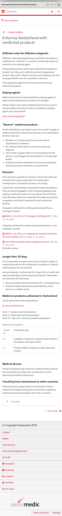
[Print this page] (60, 411)
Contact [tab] (15, 401)
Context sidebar (15, 32)
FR (52, 5)
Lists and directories (14, 305)
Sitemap (56, 512)
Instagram (10, 463)
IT (55, 5)
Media (5, 438)
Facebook (9, 470)
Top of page (52, 411)
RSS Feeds (9, 489)
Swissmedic (11, 11)
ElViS (4, 457)
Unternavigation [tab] (10, 20)
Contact (6, 432)
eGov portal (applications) (14, 451)
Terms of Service (41, 512)
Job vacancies (8, 444)
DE (48, 5)
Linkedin (9, 476)
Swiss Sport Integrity (12, 116)
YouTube (9, 482)
